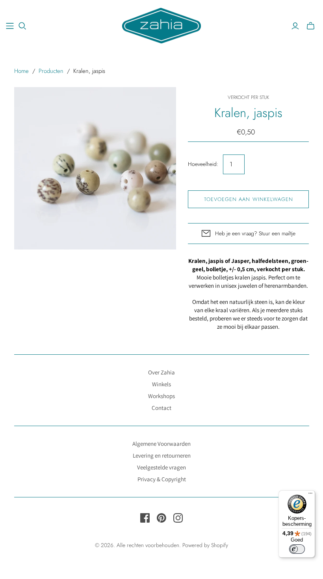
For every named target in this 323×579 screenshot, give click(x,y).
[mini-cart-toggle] (310, 26)
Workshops (161, 396)
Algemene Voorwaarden (161, 443)
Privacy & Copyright (161, 479)
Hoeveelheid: (203, 164)
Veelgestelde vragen (161, 467)
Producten (51, 71)
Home (21, 71)
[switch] (297, 549)
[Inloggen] (295, 26)
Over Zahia (161, 372)
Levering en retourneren (162, 455)
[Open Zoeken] (22, 26)
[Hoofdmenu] (10, 26)
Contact (161, 407)
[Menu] (310, 495)
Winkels (161, 384)
